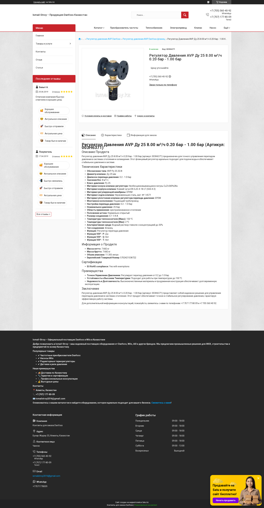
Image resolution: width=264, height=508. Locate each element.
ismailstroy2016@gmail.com (46, 476)
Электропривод (178, 28)
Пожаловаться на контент (145, 505)
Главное (40, 35)
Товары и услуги (44, 43)
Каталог (98, 28)
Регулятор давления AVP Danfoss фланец (144, 39)
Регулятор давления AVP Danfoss (103, 39)
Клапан (198, 28)
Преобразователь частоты (124, 28)
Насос (213, 28)
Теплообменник (154, 28)
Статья (39, 67)
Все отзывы (42, 214)
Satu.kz (145, 502)
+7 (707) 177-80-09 (45, 394)
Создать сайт (39, 2)
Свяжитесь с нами (161, 403)
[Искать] (185, 15)
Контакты (41, 51)
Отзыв (39, 60)
